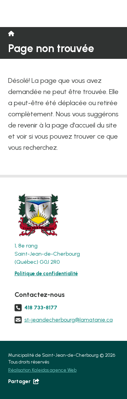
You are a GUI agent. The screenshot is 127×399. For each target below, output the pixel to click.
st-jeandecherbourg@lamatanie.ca (68, 319)
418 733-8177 (40, 307)
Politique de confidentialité (46, 274)
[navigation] (37, 215)
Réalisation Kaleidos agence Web (42, 370)
